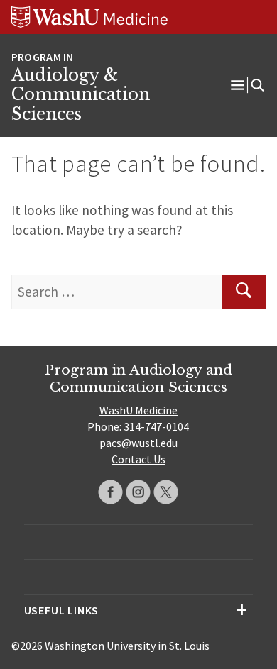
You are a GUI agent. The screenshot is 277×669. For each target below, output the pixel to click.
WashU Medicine (138, 410)
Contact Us (138, 459)
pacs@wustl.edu (138, 443)
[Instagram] (138, 492)
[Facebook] (110, 492)
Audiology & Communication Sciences (80, 94)
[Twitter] (165, 492)
